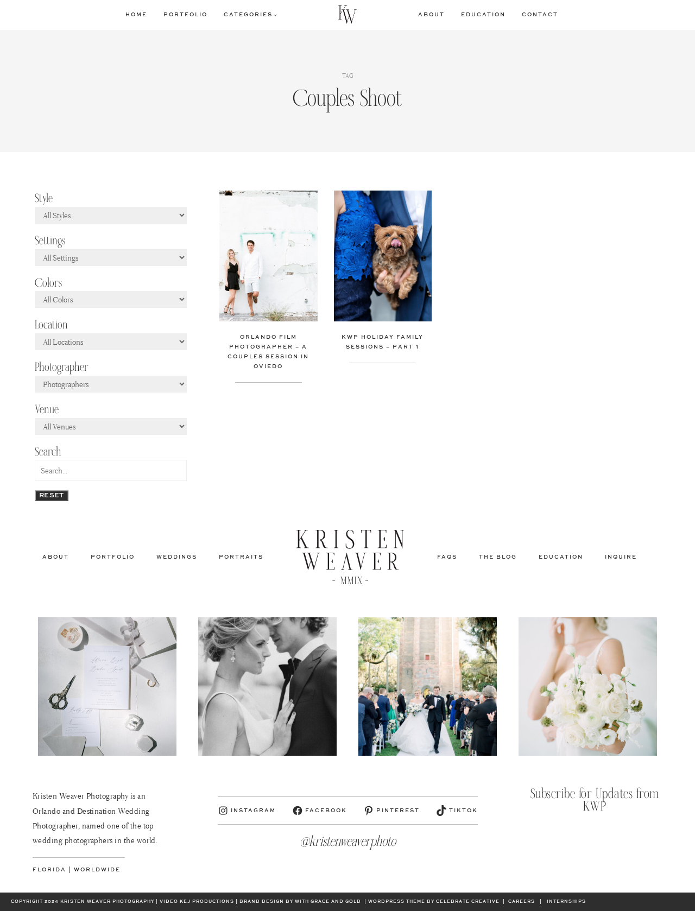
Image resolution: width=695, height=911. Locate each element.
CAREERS (521, 902)
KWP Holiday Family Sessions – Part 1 (383, 342)
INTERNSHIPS (566, 902)
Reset (51, 495)
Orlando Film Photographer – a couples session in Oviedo (268, 351)
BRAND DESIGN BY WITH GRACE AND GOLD (300, 902)
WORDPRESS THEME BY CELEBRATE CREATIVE (434, 902)
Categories (248, 14)
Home (136, 14)
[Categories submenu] (275, 14)
